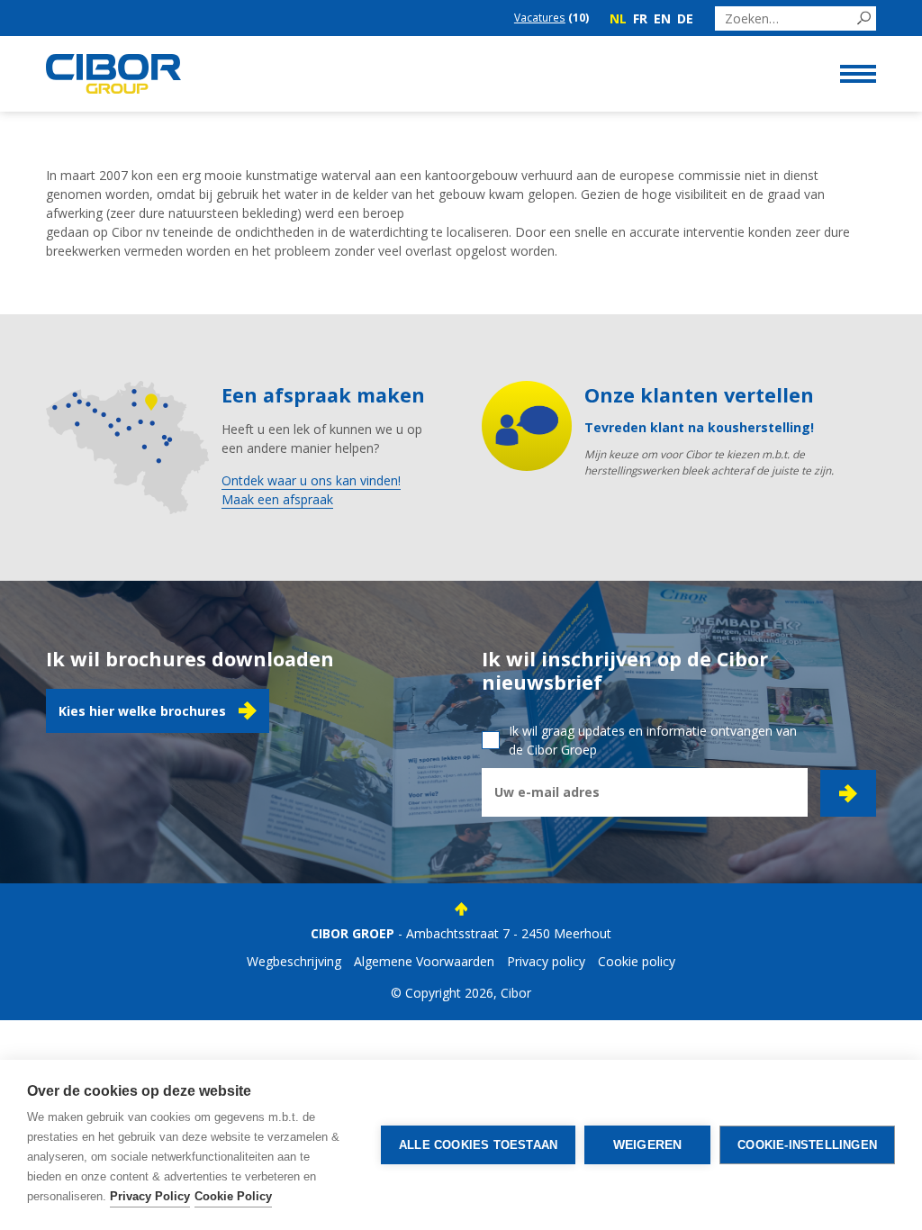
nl (618, 18)
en (662, 18)
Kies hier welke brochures (142, 710)
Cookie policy (636, 961)
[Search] (864, 18)
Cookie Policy (233, 1196)
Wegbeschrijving (294, 961)
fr (640, 18)
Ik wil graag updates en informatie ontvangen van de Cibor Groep (653, 740)
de (685, 18)
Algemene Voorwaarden (424, 961)
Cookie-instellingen (807, 1145)
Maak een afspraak (277, 499)
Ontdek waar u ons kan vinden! (311, 480)
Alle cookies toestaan (478, 1145)
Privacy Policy (150, 1196)
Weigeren (647, 1145)
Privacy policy (546, 961)
